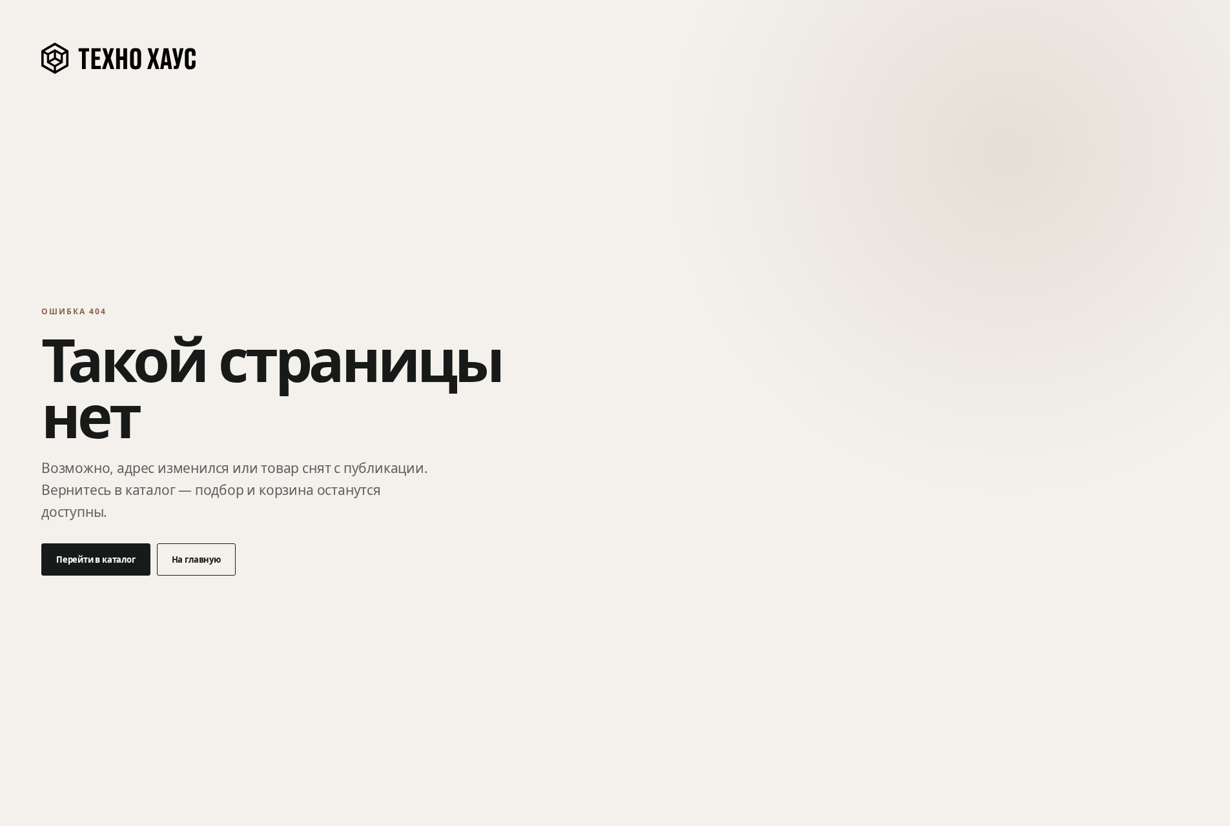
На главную (196, 559)
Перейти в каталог (96, 559)
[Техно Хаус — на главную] (119, 58)
